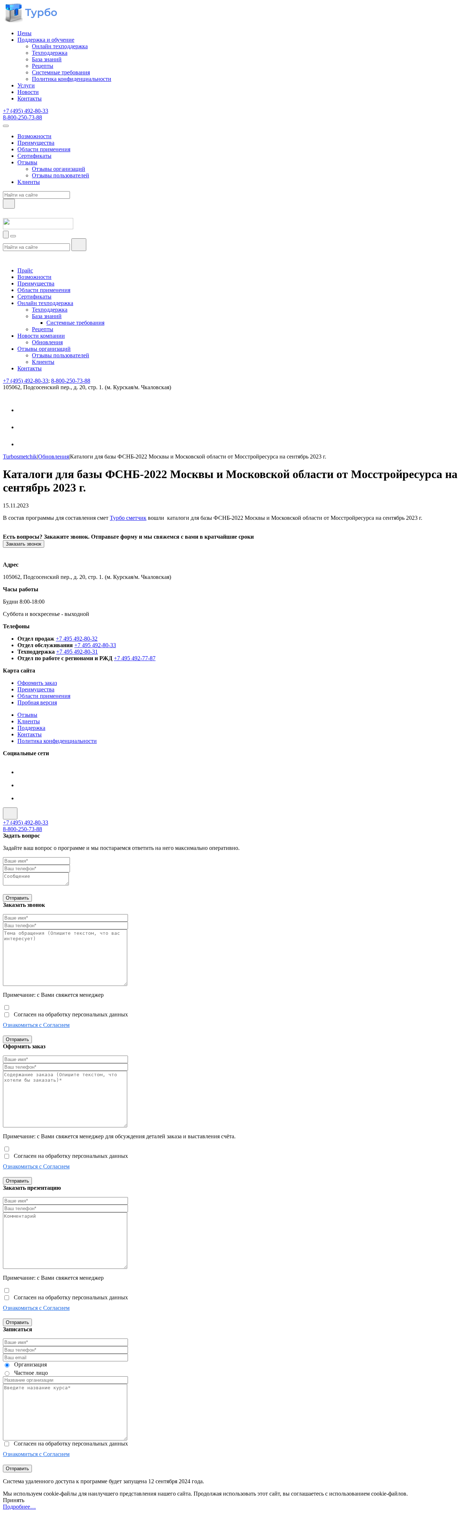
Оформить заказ (37, 683)
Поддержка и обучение (45, 40)
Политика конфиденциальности (71, 79)
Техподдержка (49, 53)
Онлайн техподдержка (60, 46)
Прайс (25, 270)
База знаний (47, 59)
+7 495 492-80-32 (77, 639)
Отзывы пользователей (60, 175)
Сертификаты (34, 156)
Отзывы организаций (58, 169)
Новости (28, 92)
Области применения (43, 149)
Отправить (17, 898)
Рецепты (42, 66)
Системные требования (61, 72)
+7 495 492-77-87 (135, 658)
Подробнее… (19, 1507)
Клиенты (28, 182)
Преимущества (35, 143)
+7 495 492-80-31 (77, 652)
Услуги (26, 85)
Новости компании (41, 336)
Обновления (47, 342)
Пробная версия (37, 702)
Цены (24, 33)
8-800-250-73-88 (22, 117)
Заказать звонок (23, 544)
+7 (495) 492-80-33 (25, 111)
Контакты (29, 98)
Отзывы (27, 162)
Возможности (34, 136)
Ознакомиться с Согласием (36, 1025)
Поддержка (31, 728)
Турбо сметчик (128, 518)
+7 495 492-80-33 (95, 645)
